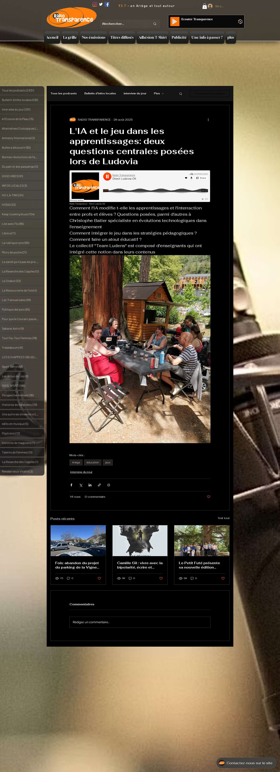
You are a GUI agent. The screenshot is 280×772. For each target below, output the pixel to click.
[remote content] (140, 187)
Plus (157, 93)
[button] (204, 6)
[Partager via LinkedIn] (90, 485)
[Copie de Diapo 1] (130, 17)
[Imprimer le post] (108, 485)
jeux (107, 462)
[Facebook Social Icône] (107, 4)
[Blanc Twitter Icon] (100, 4)
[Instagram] (94, 4)
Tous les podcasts (63, 93)
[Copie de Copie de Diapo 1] (135, 17)
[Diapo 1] (126, 17)
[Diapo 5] (145, 17)
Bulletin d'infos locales (100, 93)
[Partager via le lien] (99, 485)
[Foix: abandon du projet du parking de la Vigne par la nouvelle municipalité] (78, 540)
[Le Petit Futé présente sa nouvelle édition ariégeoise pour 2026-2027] (201, 540)
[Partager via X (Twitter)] (80, 485)
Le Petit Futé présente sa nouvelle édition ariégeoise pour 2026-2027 (200, 565)
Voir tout (224, 518)
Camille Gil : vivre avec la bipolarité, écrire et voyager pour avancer (140, 565)
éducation (92, 462)
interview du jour (135, 93)
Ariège (76, 462)
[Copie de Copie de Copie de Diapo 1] (141, 17)
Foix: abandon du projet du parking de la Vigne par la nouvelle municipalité (77, 565)
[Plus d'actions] (208, 119)
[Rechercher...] (155, 24)
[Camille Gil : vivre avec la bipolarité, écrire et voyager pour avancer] (140, 540)
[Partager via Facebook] (71, 485)
